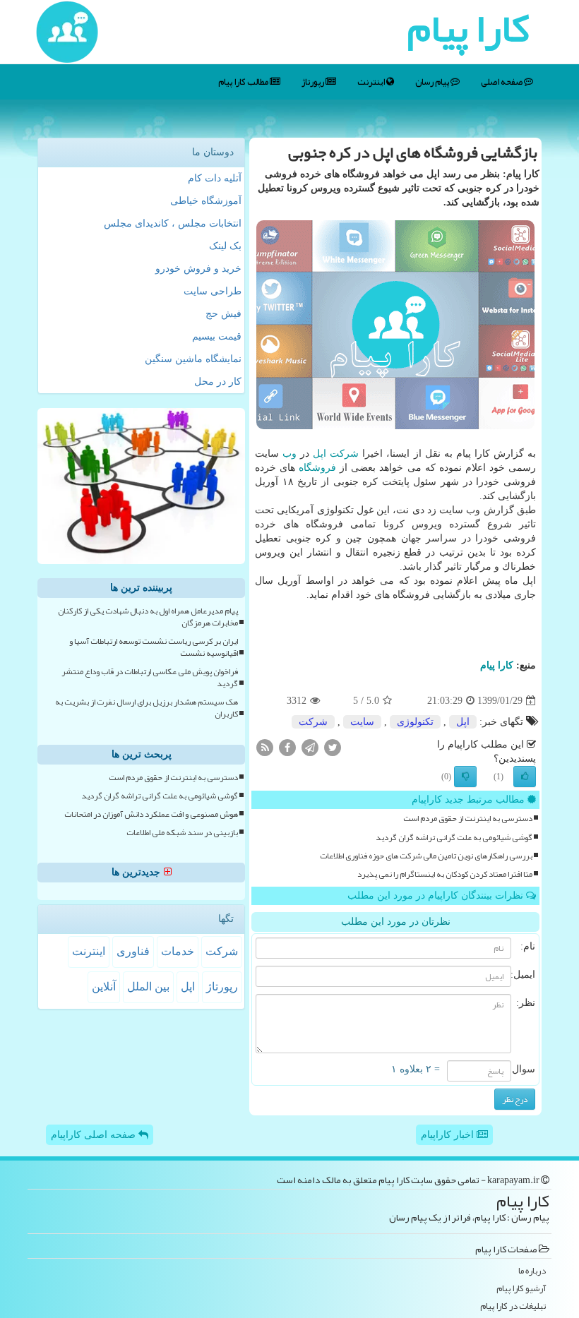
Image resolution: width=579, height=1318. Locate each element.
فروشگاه (317, 467)
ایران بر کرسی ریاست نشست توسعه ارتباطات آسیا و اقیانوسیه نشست (153, 647)
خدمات (177, 951)
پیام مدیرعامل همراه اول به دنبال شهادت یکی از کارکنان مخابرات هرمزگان (148, 617)
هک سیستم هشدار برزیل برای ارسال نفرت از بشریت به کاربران (146, 708)
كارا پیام (496, 665)
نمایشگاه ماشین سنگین (193, 359)
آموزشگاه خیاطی (205, 201)
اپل (319, 453)
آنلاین (104, 987)
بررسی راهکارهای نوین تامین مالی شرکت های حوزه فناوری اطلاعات (426, 856)
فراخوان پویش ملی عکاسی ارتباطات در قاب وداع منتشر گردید (149, 678)
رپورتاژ (314, 82)
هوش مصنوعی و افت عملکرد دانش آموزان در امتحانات (151, 814)
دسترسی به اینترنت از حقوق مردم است (467, 818)
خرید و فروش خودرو (198, 268)
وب (289, 453)
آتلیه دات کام (214, 178)
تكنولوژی (415, 722)
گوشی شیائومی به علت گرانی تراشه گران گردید (454, 837)
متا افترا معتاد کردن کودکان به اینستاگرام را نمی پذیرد (444, 874)
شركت (344, 453)
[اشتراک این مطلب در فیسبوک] (287, 747)
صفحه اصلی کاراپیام (94, 1135)
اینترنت (371, 82)
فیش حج (223, 313)
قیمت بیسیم (216, 336)
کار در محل (217, 381)
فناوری (133, 951)
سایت (362, 722)
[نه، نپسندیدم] (465, 776)
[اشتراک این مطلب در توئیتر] (332, 747)
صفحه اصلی (502, 82)
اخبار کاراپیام (449, 1135)
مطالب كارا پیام (244, 82)
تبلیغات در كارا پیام (513, 1306)
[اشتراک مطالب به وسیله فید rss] (265, 747)
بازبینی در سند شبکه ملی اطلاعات (182, 833)
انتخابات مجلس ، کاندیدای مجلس (172, 223)
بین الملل (148, 987)
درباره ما (532, 1271)
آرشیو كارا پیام (521, 1289)
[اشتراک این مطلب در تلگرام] (310, 747)
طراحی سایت (212, 291)
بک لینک (225, 246)
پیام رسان (432, 82)
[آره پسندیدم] (524, 776)
